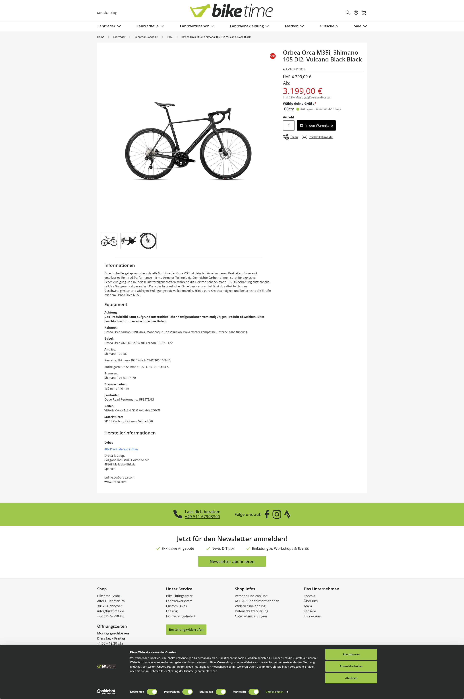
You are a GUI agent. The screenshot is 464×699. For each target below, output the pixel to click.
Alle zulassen (351, 654)
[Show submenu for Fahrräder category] (118, 26)
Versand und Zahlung (251, 596)
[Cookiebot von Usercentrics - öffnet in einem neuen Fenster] (106, 692)
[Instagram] (276, 514)
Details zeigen (274, 691)
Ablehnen (351, 678)
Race (170, 37)
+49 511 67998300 (202, 516)
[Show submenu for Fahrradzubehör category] (211, 26)
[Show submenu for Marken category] (301, 26)
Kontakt (102, 13)
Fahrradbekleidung (247, 26)
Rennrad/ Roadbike (146, 37)
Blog (114, 13)
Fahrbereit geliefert (180, 616)
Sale (357, 26)
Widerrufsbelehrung (250, 606)
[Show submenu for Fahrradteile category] (161, 26)
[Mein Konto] (356, 13)
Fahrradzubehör (194, 26)
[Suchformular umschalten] (348, 13)
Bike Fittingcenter (179, 596)
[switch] (187, 692)
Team (308, 606)
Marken (292, 26)
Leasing (172, 611)
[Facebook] (266, 514)
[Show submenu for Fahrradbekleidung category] (266, 26)
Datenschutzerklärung (251, 611)
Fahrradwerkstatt (179, 601)
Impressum (312, 616)
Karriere (310, 611)
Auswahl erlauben (351, 666)
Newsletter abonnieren (232, 561)
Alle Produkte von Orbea (121, 449)
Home (100, 37)
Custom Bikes (176, 606)
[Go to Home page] (234, 12)
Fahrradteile (148, 26)
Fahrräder (106, 26)
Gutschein (329, 26)
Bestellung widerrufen (186, 629)
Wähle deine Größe (298, 103)
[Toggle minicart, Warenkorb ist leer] (364, 13)
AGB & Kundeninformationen (257, 601)
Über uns (311, 601)
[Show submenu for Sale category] (364, 26)
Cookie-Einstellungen (251, 616)
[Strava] (287, 514)
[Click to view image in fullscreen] (188, 140)
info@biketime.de (110, 611)
